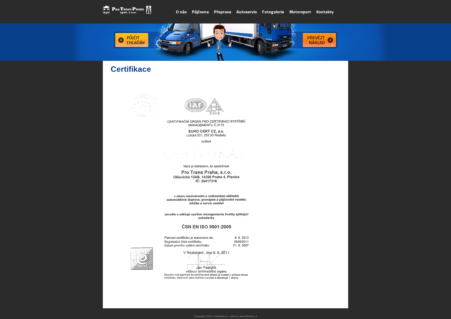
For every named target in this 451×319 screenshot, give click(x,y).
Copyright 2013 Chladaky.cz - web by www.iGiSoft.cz (225, 316)
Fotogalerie (273, 11)
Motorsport (300, 11)
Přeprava (222, 11)
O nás (181, 11)
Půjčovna (200, 11)
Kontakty (325, 11)
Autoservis (246, 11)
